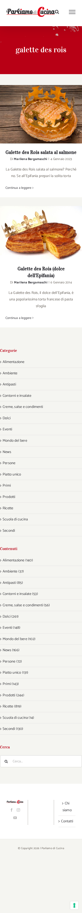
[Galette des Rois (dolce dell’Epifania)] (41, 233)
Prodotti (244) (13, 695)
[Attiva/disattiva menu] (72, 12)
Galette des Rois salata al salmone (35, 114)
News (7, 452)
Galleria (46, 114)
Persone (9, 463)
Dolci (6, 418)
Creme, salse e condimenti (23, 407)
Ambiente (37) (13, 571)
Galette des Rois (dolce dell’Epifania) (35, 233)
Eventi (7, 429)
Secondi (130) (13, 729)
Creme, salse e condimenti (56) (26, 605)
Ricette (8, 508)
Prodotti (9, 497)
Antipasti (9, 384)
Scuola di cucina (15, 519)
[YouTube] (15, 817)
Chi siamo (67, 806)
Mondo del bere (15, 441)
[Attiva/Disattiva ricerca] (57, 12)
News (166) (11, 650)
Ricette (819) (12, 706)
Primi (7, 485)
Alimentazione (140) (18, 560)
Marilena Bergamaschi (30, 159)
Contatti (67, 821)
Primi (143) (11, 684)
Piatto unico (12, 474)
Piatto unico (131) (15, 672)
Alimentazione (13, 362)
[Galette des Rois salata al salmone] (41, 114)
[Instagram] (18, 810)
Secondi (9, 531)
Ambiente (10, 373)
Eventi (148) (11, 628)
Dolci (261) (11, 616)
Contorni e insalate (17, 396)
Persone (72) (12, 661)
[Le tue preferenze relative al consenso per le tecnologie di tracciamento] (74, 905)
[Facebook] (11, 810)
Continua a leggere (18, 188)
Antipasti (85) (13, 583)
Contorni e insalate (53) (20, 594)
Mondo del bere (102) (19, 639)
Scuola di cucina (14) (18, 718)
